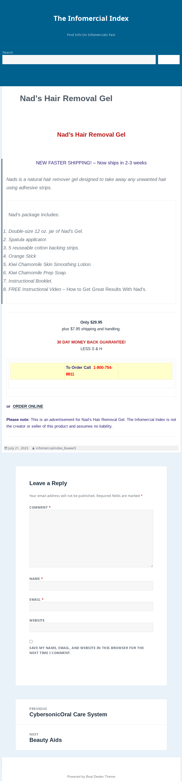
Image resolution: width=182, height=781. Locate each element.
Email (36, 599)
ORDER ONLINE (28, 406)
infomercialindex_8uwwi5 (56, 448)
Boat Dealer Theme (100, 776)
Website (37, 620)
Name (36, 578)
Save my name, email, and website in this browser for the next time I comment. (86, 650)
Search (7, 52)
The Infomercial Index (91, 18)
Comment (40, 507)
